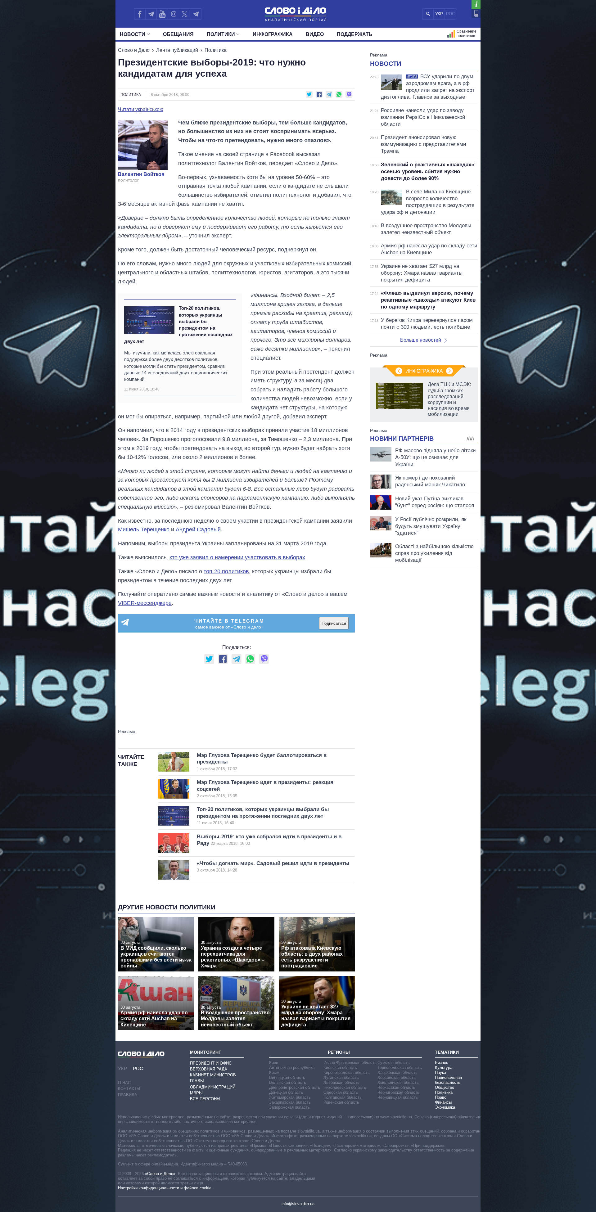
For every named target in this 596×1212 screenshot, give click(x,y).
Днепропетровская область (294, 1087)
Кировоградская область (346, 1072)
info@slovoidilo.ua (298, 1203)
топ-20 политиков (226, 571)
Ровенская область (341, 1102)
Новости (132, 34)
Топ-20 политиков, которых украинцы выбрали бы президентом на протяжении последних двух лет (178, 324)
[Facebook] (139, 14)
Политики (221, 34)
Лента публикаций (177, 50)
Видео (315, 34)
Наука (440, 1072)
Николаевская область (344, 1087)
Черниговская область (398, 1092)
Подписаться (334, 623)
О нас (124, 1082)
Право (440, 1097)
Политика (216, 50)
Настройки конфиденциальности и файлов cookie (164, 1188)
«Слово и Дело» (160, 1173)
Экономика (445, 1107)
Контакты (129, 1088)
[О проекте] (476, 4)
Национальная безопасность (448, 1080)
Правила (127, 1095)
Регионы (339, 1052)
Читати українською (140, 109)
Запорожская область (289, 1107)
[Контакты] (476, 13)
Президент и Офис (211, 1063)
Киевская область (340, 1067)
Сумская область (393, 1062)
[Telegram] (150, 14)
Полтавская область (342, 1097)
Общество (444, 1087)
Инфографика (273, 34)
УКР (439, 13)
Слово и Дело (134, 50)
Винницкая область (287, 1077)
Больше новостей (420, 340)
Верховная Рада (208, 1069)
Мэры (196, 1093)
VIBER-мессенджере (145, 603)
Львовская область (341, 1082)
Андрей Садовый (198, 529)
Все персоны (205, 1099)
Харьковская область (397, 1072)
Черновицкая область (397, 1097)
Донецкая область (286, 1092)
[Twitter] (184, 14)
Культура (443, 1067)
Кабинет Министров (213, 1075)
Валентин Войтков (141, 174)
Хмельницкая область (398, 1082)
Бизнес (441, 1062)
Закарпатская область (290, 1102)
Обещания (178, 34)
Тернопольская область (399, 1067)
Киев (273, 1062)
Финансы (443, 1102)
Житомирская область (290, 1097)
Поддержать (354, 34)
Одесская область (340, 1092)
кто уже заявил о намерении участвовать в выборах (237, 557)
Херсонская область (396, 1077)
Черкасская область (396, 1087)
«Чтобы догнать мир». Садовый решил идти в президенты (273, 866)
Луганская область (341, 1077)
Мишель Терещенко (143, 529)
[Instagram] (173, 14)
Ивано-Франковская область (350, 1062)
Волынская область (287, 1082)
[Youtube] (162, 14)
